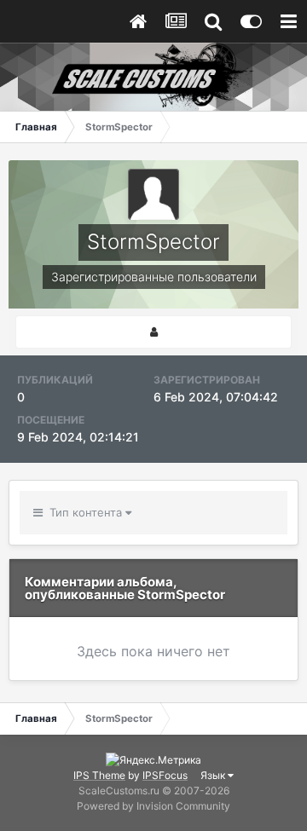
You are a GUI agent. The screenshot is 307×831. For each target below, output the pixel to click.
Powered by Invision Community (153, 805)
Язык (214, 775)
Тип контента (84, 512)
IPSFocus (165, 775)
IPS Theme (99, 775)
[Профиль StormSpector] (153, 332)
